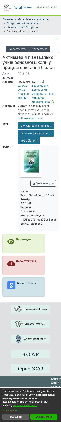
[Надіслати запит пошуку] (15, 8)
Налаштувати (9, 410)
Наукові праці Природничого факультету (24, 27)
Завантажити (44, 183)
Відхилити (16, 416)
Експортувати (17, 49)
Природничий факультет (23, 23)
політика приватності (25, 405)
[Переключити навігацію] (56, 38)
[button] (31, 118)
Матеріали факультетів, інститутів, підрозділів (35, 19)
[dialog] (30, 405)
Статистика (39, 49)
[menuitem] (20, 8)
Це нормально (44, 416)
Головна (8, 19)
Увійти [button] (28, 7)
